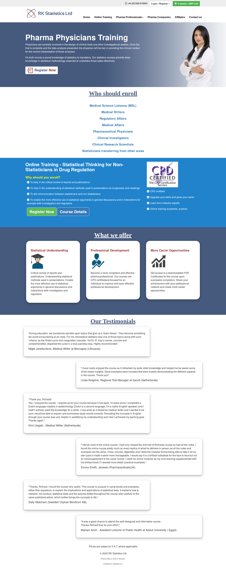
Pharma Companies (159, 17)
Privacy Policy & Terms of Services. (113, 559)
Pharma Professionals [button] (129, 17)
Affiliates (180, 17)
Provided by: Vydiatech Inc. (113, 564)
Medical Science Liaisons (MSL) (113, 105)
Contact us (195, 17)
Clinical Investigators (113, 138)
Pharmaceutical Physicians (113, 131)
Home (86, 17)
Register (45, 69)
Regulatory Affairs (113, 118)
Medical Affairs (113, 125)
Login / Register (160, 3)
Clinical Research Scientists (113, 144)
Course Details (73, 211)
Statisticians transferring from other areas (113, 150)
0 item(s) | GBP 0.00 (187, 3)
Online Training (103, 17)
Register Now (42, 211)
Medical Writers (113, 112)
